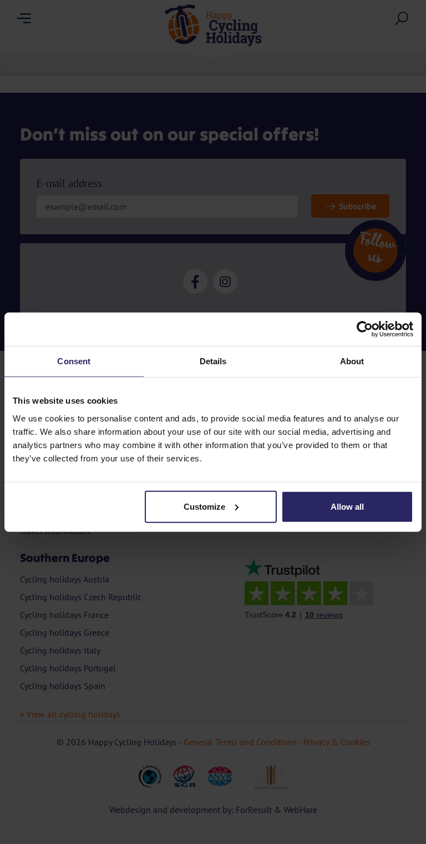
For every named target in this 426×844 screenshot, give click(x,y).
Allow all (347, 506)
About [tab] (352, 361)
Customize (204, 506)
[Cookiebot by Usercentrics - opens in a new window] (364, 329)
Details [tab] (213, 361)
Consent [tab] (73, 361)
